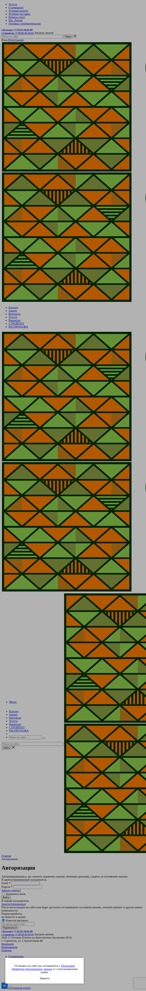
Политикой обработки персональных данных (43, 967)
